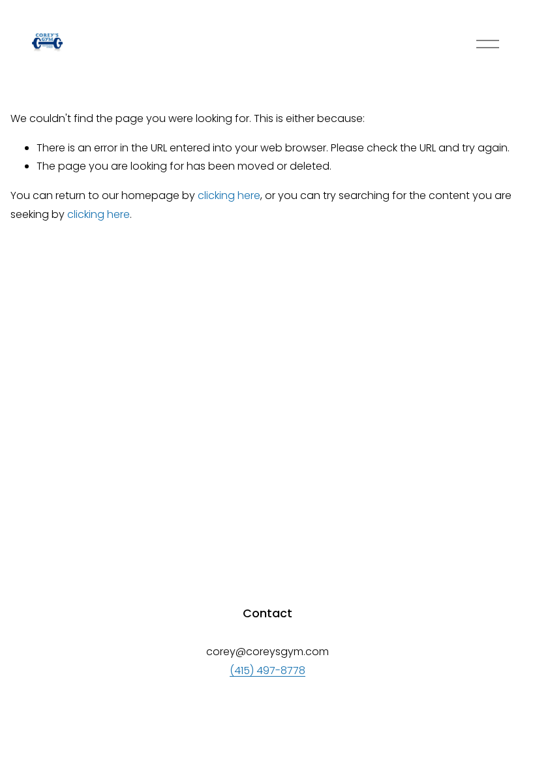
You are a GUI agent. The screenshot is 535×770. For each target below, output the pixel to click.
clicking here (229, 195)
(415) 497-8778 (267, 670)
